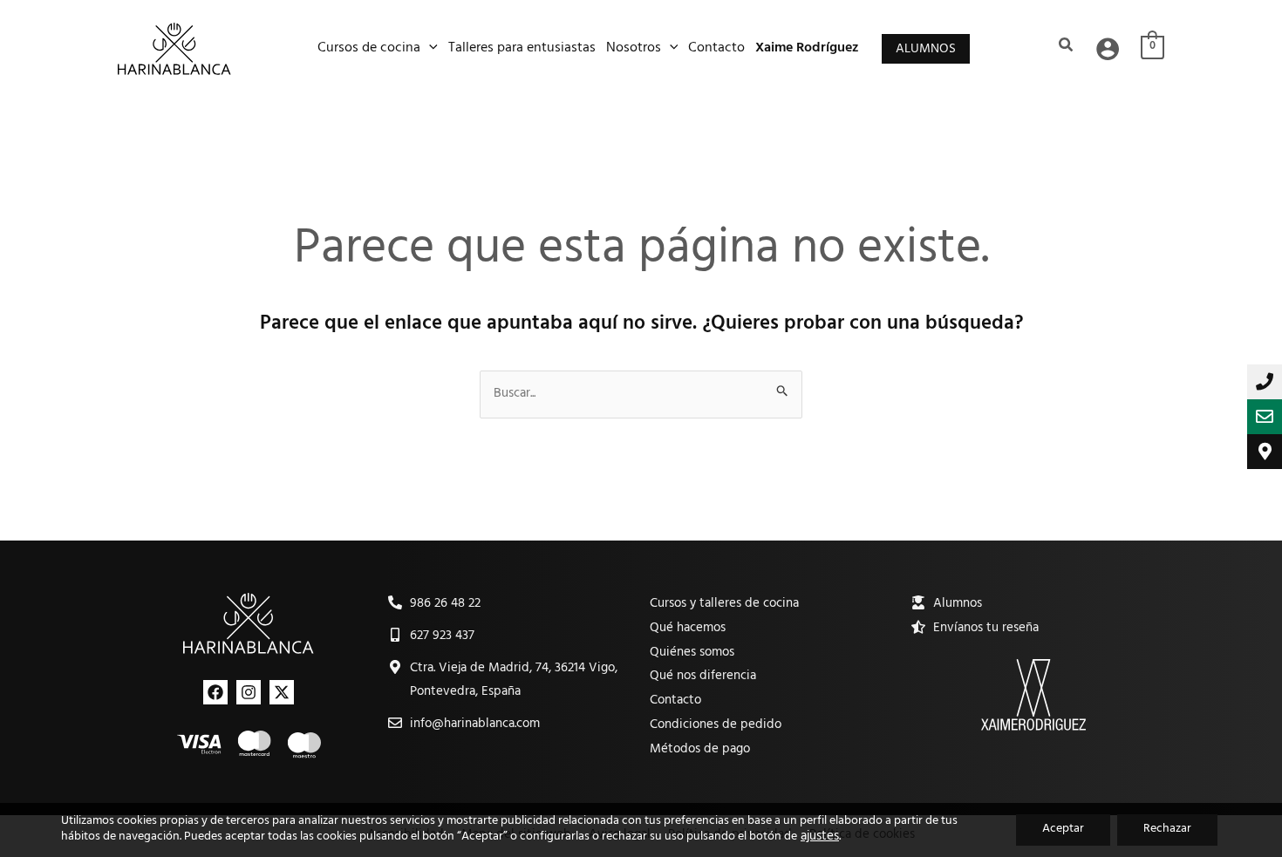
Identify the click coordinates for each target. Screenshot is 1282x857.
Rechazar (1167, 829)
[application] (429, 49)
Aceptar (1063, 829)
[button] (926, 49)
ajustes (820, 838)
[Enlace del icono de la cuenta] (1107, 49)
